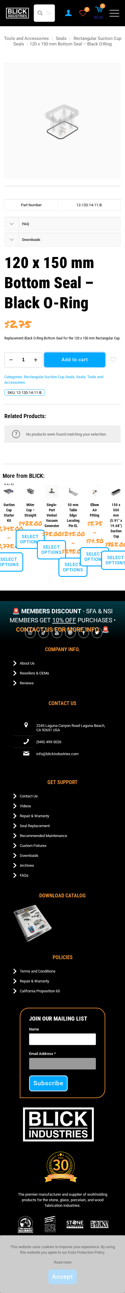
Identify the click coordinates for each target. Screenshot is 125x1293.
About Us (27, 663)
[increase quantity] (36, 360)
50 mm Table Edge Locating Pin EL (73, 515)
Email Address (42, 1053)
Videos (25, 806)
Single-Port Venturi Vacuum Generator (51, 515)
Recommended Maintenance (43, 836)
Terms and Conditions (38, 971)
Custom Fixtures (33, 845)
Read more (63, 1262)
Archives (27, 865)
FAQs (24, 875)
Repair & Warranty (34, 816)
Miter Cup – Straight (30, 510)
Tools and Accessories (26, 38)
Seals (61, 38)
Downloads (29, 855)
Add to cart (75, 359)
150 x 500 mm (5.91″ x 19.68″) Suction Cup (116, 520)
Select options (30, 539)
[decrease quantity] (11, 360)
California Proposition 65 (40, 991)
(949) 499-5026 (48, 742)
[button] (62, 224)
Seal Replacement (35, 826)
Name (34, 1029)
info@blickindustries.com (57, 754)
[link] (32, 923)
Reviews (27, 683)
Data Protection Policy (86, 1252)
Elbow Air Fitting (94, 510)
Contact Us (29, 796)
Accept (62, 1276)
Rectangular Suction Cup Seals (49, 377)
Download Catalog (62, 895)
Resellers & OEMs (34, 673)
